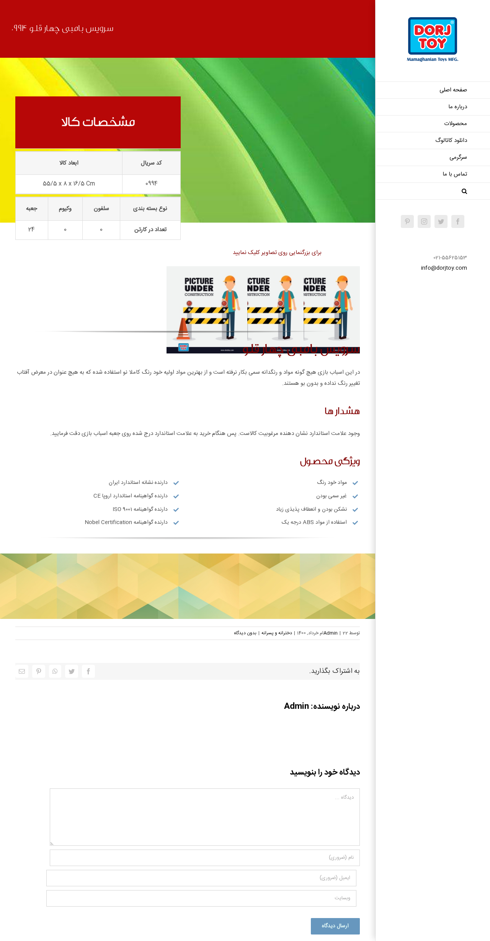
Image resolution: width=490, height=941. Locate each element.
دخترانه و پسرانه (276, 633)
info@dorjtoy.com (444, 268)
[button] (432, 191)
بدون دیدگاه (245, 633)
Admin (330, 633)
